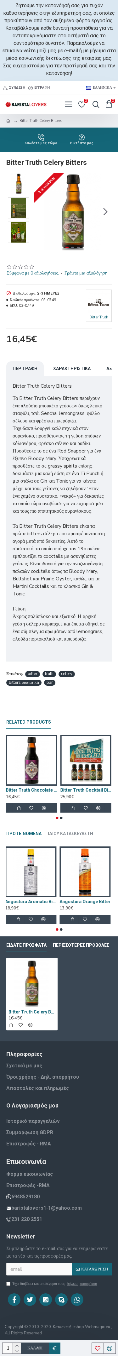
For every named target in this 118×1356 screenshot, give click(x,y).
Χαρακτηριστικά (72, 368)
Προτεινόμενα (24, 833)
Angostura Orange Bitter (86, 901)
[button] (40, 211)
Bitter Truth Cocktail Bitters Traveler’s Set (86, 790)
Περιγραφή (25, 368)
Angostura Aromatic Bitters (32, 901)
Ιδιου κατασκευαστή (70, 833)
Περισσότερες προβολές (81, 945)
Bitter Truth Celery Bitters (31, 1011)
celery (66, 674)
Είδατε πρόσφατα (26, 945)
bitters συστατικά (24, 682)
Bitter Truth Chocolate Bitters (32, 790)
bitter (32, 674)
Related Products (28, 722)
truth (49, 674)
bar (50, 682)
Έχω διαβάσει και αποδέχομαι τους (55, 1283)
